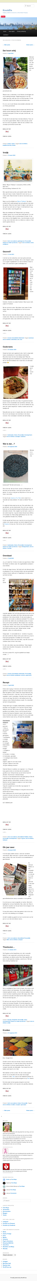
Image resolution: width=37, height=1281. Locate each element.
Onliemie (5, 1239)
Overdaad (7, 555)
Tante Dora (6, 1245)
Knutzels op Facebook (9, 1225)
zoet (18, 339)
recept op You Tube (15, 498)
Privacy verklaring (21, 31)
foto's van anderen (12, 241)
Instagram (5, 1221)
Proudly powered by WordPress (18, 1277)
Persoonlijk (28, 241)
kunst (32, 242)
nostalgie (17, 436)
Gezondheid (15, 338)
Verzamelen (13, 1193)
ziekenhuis (14, 339)
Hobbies (26, 837)
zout (21, 339)
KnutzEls (7, 10)
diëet (8, 939)
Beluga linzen (25, 546)
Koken (9, 143)
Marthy (5, 1237)
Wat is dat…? (9, 443)
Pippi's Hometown (8, 1241)
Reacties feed (6, 1265)
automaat (31, 338)
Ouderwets (8, 346)
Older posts (6, 45)
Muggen (5, 1213)
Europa (9, 1019)
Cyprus (23, 838)
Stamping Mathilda (8, 1243)
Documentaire (7, 1211)
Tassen (5, 1215)
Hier (14, 1076)
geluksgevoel (21, 241)
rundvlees (23, 436)
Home (4, 31)
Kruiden (6, 1030)
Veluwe (14, 145)
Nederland (21, 338)
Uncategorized (28, 435)
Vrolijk (5, 152)
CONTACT (5, 35)
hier (28, 1078)
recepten (18, 1104)
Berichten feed (7, 1263)
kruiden (13, 1104)
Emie (4, 1235)
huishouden (11, 435)
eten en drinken (23, 143)
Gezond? (7, 251)
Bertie (4, 1232)
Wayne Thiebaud (21, 201)
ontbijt (8, 1023)
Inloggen (5, 1261)
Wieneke (5, 1248)
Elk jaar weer (8, 847)
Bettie (7, 1179)
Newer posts (30, 45)
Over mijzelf (11, 31)
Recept (6, 682)
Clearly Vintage (7, 1233)
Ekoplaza (6, 524)
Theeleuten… (9, 947)
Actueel (10, 338)
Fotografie (14, 1019)
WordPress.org (7, 1267)
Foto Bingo (14, 1179)
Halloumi (5, 840)
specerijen (23, 1104)
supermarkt (29, 675)
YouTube (9, 548)
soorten (23, 675)
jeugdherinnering (7, 145)
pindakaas (17, 675)
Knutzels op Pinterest (9, 1223)
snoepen (20, 939)
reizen (13, 143)
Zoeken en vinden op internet (10, 242)
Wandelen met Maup (8, 1246)
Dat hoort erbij (9, 50)
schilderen (5, 244)
